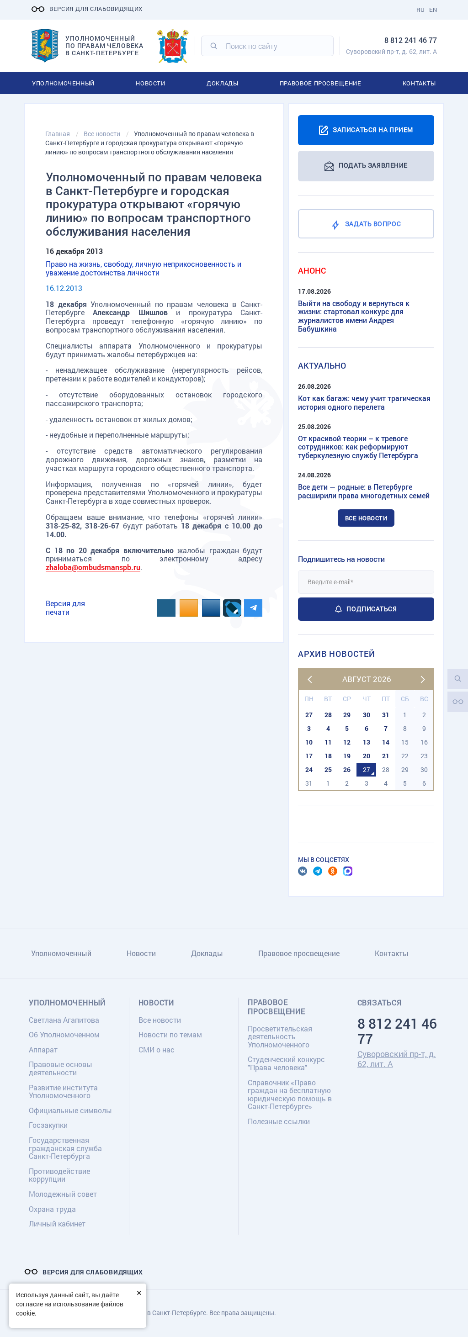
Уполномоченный (63, 83)
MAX (347, 871)
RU (420, 9)
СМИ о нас (156, 1049)
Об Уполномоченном (64, 1034)
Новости (150, 83)
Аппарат (43, 1049)
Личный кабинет (57, 1223)
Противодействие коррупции (59, 1175)
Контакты (419, 83)
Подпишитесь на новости (341, 559)
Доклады (223, 83)
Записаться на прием (373, 129)
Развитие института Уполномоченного (63, 1091)
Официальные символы (70, 1110)
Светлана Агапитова (64, 1020)
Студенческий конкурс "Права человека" (286, 1063)
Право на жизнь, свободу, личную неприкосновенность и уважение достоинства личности (143, 268)
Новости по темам (170, 1034)
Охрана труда (52, 1209)
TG (317, 871)
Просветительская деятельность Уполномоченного (280, 1036)
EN (433, 9)
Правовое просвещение (321, 83)
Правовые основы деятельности (60, 1068)
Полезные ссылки (279, 1121)
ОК (332, 871)
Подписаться (371, 608)
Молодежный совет (63, 1194)
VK (302, 871)
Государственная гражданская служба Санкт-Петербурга (65, 1148)
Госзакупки (48, 1125)
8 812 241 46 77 (410, 40)
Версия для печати (65, 607)
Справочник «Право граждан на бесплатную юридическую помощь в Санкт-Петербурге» (290, 1094)
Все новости (366, 518)
